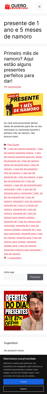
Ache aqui (9, 272)
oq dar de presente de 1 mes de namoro (23, 197)
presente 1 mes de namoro (27, 201)
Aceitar (23, 382)
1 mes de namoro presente (21, 148)
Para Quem (13, 144)
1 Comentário (14, 258)
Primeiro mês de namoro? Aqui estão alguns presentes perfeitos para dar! (21, 67)
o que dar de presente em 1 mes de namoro (23, 181)
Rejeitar (23, 389)
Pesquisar (35, 277)
